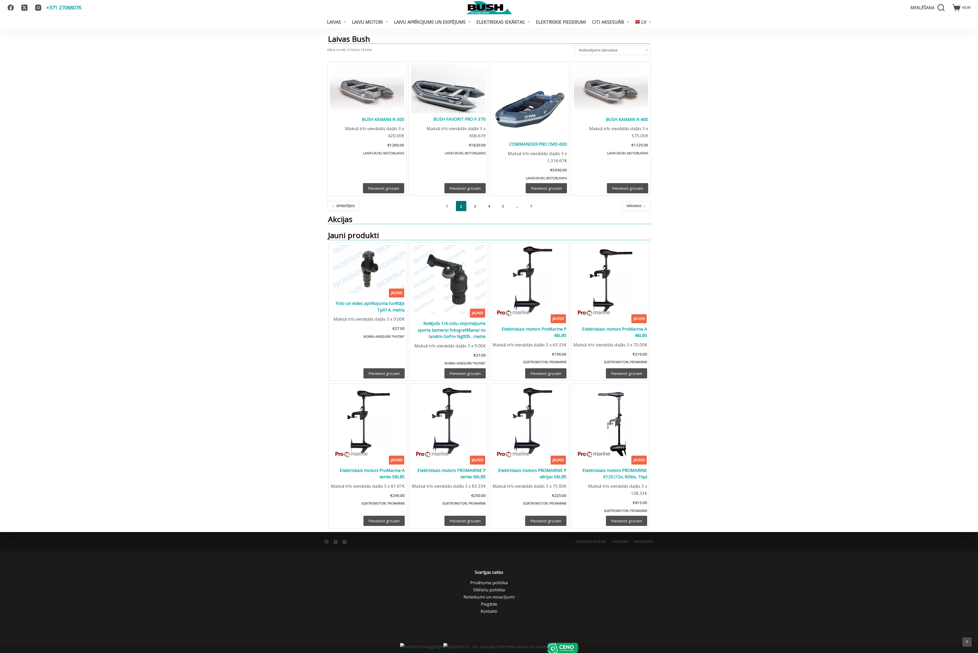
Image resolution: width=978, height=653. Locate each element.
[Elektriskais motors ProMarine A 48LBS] (610, 282)
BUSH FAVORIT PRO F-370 (459, 119)
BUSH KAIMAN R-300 (383, 119)
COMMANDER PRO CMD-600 (538, 144)
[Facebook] (11, 8)
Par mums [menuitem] (620, 542)
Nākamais (634, 206)
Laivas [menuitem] (334, 22)
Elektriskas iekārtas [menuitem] (501, 22)
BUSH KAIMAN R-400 (627, 119)
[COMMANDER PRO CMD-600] (530, 101)
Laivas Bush (372, 153)
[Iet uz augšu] (967, 642)
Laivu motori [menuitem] (367, 22)
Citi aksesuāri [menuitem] (608, 22)
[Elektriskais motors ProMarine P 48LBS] (529, 282)
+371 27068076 (63, 7)
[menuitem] (643, 22)
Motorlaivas (393, 153)
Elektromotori (535, 362)
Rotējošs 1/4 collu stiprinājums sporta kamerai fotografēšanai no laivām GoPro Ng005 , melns (452, 329)
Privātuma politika (489, 583)
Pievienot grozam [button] (383, 188)
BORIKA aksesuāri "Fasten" (384, 336)
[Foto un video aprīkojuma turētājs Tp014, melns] (368, 269)
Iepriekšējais (345, 206)
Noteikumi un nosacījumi (489, 597)
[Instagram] (38, 8)
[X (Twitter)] (24, 8)
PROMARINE (557, 362)
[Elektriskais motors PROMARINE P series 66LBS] (448, 423)
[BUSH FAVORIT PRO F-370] (448, 88)
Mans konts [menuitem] (643, 542)
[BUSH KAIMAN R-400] (611, 89)
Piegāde (489, 604)
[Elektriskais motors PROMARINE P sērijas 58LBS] (529, 423)
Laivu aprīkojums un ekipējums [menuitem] (430, 22)
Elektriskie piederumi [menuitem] (561, 22)
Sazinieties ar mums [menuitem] (590, 542)
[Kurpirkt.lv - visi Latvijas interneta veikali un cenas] (495, 648)
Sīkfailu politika (489, 590)
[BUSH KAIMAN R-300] (367, 89)
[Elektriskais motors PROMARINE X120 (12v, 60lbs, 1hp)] (610, 423)
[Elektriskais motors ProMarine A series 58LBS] (368, 423)
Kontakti (489, 611)
